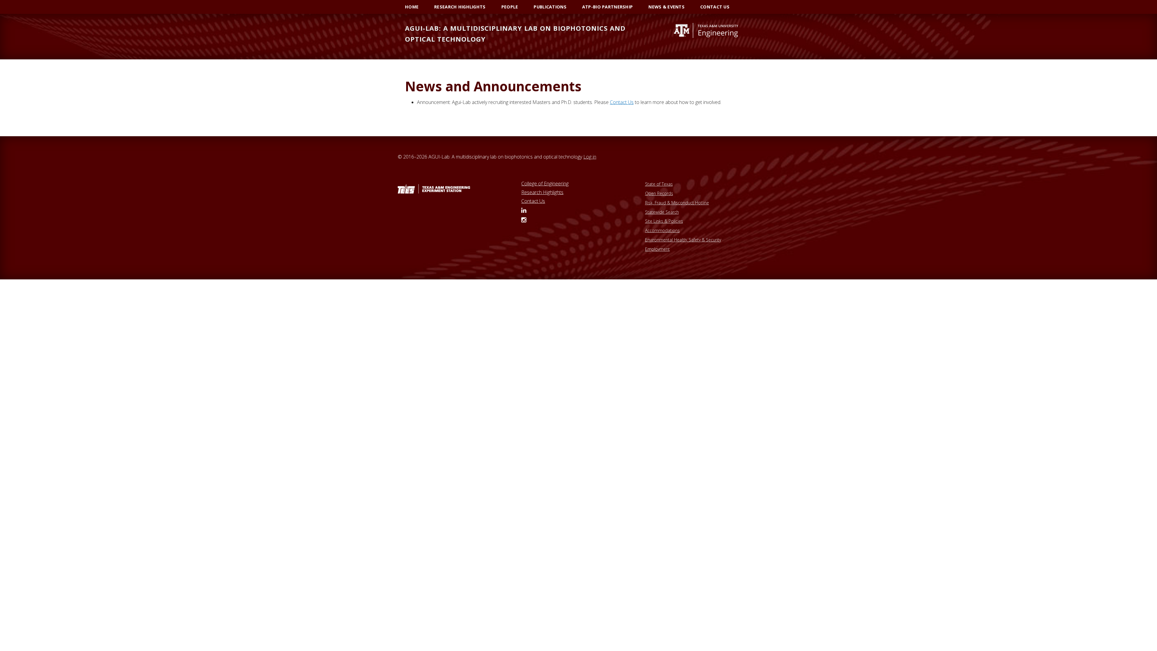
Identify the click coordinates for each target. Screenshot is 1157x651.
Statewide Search (662, 212)
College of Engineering (545, 183)
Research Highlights (542, 192)
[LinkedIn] (523, 210)
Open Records (659, 193)
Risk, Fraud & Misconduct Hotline (677, 203)
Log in (589, 156)
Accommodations (662, 230)
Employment (657, 249)
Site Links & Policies (664, 221)
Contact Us (533, 201)
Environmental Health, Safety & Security (683, 240)
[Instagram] (523, 220)
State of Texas (659, 184)
